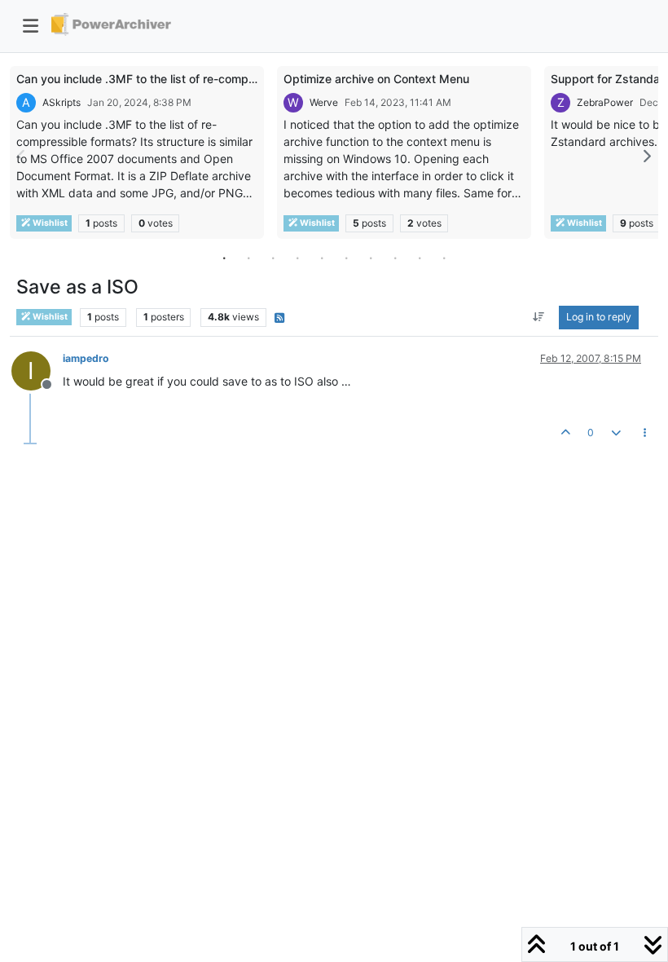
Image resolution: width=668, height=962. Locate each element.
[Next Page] (646, 156)
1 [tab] (224, 257)
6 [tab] (346, 257)
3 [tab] (273, 257)
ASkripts (61, 102)
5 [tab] (322, 257)
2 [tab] (248, 257)
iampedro (86, 358)
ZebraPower (605, 102)
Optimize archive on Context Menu (376, 79)
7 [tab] (371, 257)
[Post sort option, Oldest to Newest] (538, 317)
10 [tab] (444, 257)
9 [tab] (419, 257)
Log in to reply (598, 317)
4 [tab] (297, 257)
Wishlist (49, 223)
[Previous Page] (22, 156)
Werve (324, 102)
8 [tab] (395, 257)
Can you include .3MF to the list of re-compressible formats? (178, 79)
